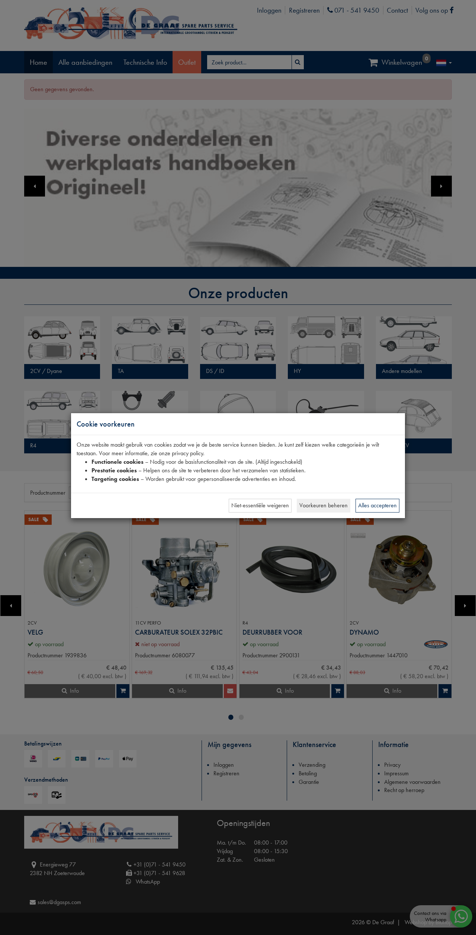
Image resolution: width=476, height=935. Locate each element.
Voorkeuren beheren (323, 505)
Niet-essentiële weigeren (260, 505)
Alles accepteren (377, 505)
